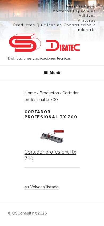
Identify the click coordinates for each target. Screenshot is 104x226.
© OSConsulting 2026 (27, 213)
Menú (55, 72)
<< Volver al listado (42, 187)
